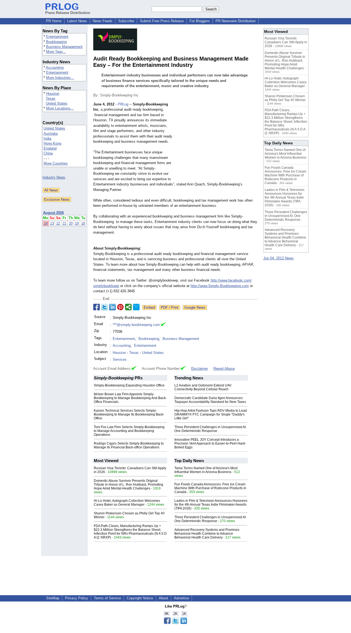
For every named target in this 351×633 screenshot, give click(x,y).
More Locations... (60, 108)
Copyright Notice (140, 598)
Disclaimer (199, 368)
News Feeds (102, 21)
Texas (50, 98)
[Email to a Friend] (136, 307)
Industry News (54, 177)
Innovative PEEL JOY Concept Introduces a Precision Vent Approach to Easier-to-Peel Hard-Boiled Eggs (210, 443)
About (163, 598)
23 (52, 223)
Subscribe (126, 21)
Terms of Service (107, 598)
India (47, 138)
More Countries (56, 163)
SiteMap (52, 598)
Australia (51, 133)
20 (71, 223)
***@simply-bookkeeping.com (136, 325)
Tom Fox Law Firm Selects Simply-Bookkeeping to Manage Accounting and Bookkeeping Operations (129, 431)
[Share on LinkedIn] (112, 307)
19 (77, 223)
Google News (194, 307)
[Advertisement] (217, 142)
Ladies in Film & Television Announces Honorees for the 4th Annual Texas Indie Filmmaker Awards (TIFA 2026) (210, 504)
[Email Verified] (163, 325)
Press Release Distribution (67, 13)
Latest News (77, 21)
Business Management (64, 47)
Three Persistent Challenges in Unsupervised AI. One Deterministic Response (210, 429)
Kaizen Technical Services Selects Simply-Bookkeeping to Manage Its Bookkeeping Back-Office (129, 414)
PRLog (123, 104)
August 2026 (53, 213)
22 (58, 223)
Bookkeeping (56, 42)
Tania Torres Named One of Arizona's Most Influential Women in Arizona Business (205, 470)
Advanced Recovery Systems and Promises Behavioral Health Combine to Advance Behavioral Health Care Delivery (206, 533)
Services (120, 359)
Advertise (181, 598)
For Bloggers (199, 21)
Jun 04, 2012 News (278, 258)
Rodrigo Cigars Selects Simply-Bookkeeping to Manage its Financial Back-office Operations (129, 445)
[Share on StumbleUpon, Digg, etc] (128, 307)
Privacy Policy (76, 598)
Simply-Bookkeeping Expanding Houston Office (129, 385)
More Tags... (56, 52)
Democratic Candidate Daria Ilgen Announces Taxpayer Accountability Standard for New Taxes (210, 400)
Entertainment (57, 37)
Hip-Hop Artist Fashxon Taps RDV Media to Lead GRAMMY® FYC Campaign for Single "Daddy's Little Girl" (210, 414)
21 (64, 223)
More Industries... (60, 78)
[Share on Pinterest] (120, 307)
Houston (52, 93)
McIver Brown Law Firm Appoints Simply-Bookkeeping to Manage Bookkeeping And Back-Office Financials (130, 398)
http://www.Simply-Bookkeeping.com (220, 286)
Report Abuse (224, 368)
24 (46, 223)
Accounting (55, 67)
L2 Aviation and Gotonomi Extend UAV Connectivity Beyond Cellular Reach (202, 387)
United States (56, 103)
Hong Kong (52, 143)
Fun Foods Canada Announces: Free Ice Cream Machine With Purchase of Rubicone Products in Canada (210, 488)
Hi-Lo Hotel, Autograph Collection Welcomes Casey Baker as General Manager (127, 502)
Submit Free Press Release (162, 21)
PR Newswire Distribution (236, 21)
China (48, 153)
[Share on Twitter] (104, 307)
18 (83, 223)
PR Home (53, 21)
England (50, 148)
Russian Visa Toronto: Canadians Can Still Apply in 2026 (286, 42)
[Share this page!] (175, 623)
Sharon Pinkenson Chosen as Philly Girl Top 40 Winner (285, 98)
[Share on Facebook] (96, 307)
